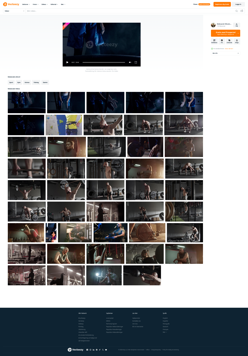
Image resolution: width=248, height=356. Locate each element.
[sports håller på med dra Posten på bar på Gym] (105, 254)
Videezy (80, 324)
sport (11, 82)
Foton (35, 4)
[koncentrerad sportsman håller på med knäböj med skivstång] (103, 125)
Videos (44, 4)
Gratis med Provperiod (225, 33)
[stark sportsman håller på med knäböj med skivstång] (66, 169)
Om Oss (135, 324)
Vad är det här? (229, 48)
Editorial (53, 4)
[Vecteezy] (11, 4)
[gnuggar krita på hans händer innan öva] (184, 102)
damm (45, 82)
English (165, 318)
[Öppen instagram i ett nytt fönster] (90, 349)
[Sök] (236, 11)
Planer (195, 4)
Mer (62, 4)
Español (165, 321)
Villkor (148, 350)
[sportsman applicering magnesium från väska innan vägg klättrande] (184, 147)
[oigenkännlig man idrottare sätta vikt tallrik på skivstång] (147, 232)
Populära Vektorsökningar (114, 326)
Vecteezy (81, 321)
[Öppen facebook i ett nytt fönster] (87, 349)
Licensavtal (109, 318)
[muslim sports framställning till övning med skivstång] (66, 275)
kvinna (27, 82)
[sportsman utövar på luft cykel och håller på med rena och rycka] (185, 232)
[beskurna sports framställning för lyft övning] (27, 169)
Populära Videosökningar (114, 332)
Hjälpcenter (136, 318)
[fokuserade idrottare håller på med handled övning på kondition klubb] (66, 254)
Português (166, 324)
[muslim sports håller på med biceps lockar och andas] (105, 212)
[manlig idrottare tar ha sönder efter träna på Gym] (184, 254)
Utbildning (81, 329)
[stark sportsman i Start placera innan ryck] (184, 169)
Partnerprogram (111, 324)
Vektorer (25, 4)
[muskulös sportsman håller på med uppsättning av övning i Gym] (66, 212)
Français (165, 329)
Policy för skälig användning (171, 350)
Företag (80, 326)
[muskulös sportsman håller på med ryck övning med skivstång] (183, 125)
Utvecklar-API (82, 332)
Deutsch (165, 326)
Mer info (215, 53)
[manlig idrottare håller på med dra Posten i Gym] (184, 212)
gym (18, 82)
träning (36, 82)
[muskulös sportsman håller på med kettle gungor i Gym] (105, 190)
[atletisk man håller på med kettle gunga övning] (142, 275)
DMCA (108, 321)
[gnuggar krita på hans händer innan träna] (145, 102)
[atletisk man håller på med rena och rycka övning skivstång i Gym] (143, 125)
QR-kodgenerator (84, 341)
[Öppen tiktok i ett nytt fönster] (100, 349)
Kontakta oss (136, 321)
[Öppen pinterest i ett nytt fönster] (96, 349)
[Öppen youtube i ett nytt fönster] (106, 349)
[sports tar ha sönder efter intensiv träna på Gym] (26, 232)
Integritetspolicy (156, 350)
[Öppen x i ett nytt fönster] (103, 349)
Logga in (238, 4)
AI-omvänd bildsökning (86, 335)
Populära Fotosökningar (114, 329)
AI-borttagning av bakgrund (87, 338)
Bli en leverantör (137, 326)
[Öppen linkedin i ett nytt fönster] (93, 349)
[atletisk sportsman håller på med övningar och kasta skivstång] (184, 190)
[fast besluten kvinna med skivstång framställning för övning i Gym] (145, 254)
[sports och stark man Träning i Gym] (67, 147)
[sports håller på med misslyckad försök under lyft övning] (145, 190)
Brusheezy (81, 318)
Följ (237, 26)
